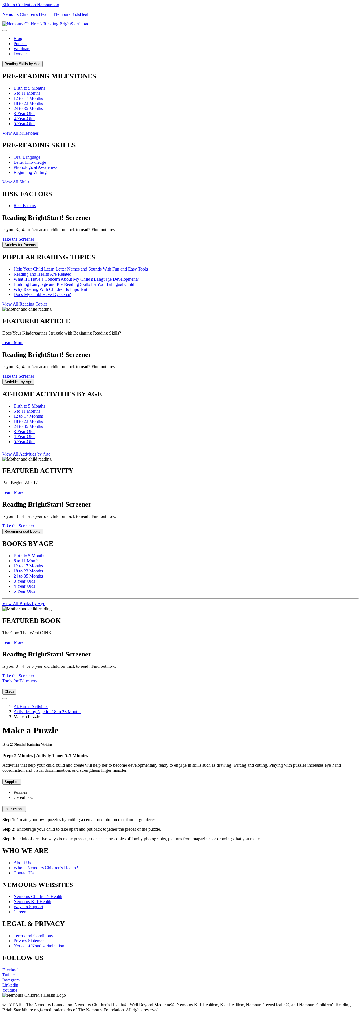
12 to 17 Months (28, 98)
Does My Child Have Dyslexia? (42, 294)
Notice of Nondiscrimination (39, 945)
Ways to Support (28, 906)
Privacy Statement (30, 940)
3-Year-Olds (24, 113)
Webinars (22, 48)
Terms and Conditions (33, 935)
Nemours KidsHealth (73, 14)
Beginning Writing (30, 172)
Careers (20, 911)
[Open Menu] (4, 698)
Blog (18, 38)
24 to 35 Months (28, 108)
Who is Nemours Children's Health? (46, 867)
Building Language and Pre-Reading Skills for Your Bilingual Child (74, 284)
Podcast (20, 43)
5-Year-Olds (24, 123)
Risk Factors (25, 205)
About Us (22, 862)
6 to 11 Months (27, 93)
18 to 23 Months (28, 103)
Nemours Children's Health (26, 14)
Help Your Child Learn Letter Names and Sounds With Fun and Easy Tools (81, 269)
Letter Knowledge (30, 162)
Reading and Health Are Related (42, 274)
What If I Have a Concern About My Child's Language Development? (76, 279)
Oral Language (27, 157)
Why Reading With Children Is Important (50, 289)
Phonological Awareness (35, 167)
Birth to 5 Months (29, 88)
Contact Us (24, 872)
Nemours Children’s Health (38, 896)
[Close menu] (4, 30)
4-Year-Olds (24, 118)
